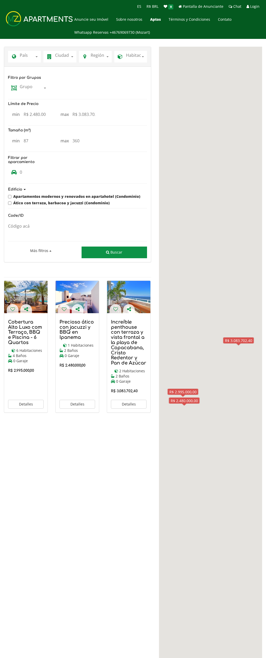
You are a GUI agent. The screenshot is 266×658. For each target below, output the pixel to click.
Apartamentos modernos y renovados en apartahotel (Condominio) (76, 196)
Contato (224, 19)
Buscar (115, 252)
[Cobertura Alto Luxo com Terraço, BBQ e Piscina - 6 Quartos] (26, 297)
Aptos (155, 19)
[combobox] (30, 56)
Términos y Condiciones (189, 19)
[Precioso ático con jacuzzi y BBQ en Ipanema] (77, 297)
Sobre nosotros (129, 19)
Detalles (26, 404)
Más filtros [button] (39, 250)
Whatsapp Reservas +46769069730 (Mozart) (112, 32)
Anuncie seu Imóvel (91, 19)
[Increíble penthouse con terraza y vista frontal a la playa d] (128, 297)
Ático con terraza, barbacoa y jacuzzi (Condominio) (61, 202)
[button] (77, 189)
